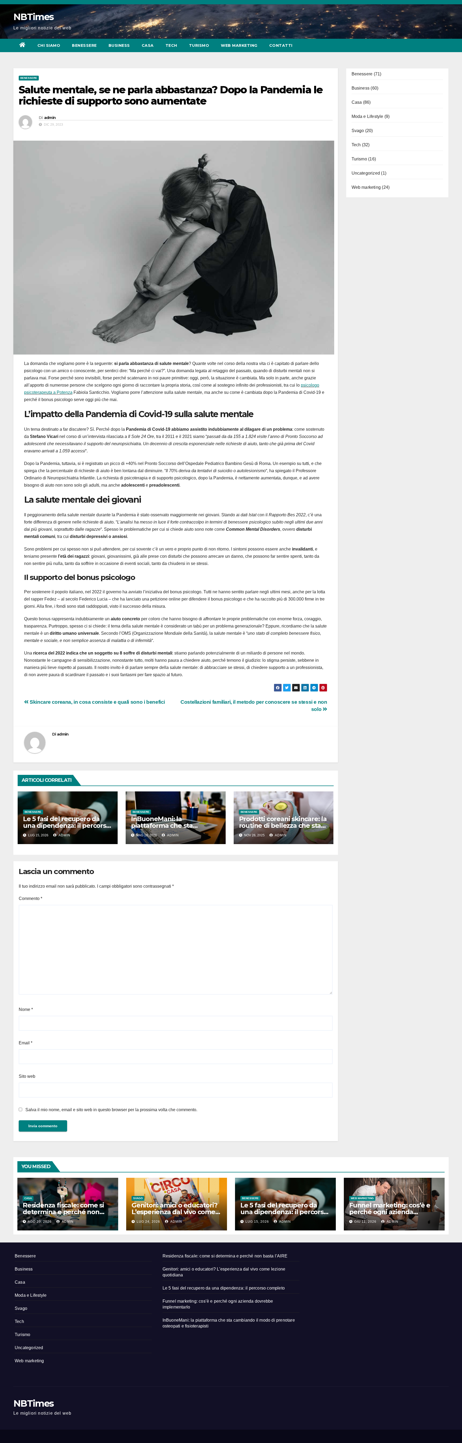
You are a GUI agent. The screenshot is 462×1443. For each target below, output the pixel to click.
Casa (148, 45)
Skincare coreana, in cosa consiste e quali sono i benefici (97, 702)
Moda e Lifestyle (367, 116)
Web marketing (239, 45)
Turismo (199, 45)
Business (119, 45)
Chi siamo (48, 45)
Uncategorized (366, 173)
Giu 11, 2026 (365, 1221)
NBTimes (33, 16)
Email (25, 1043)
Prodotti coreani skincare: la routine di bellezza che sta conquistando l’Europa (283, 825)
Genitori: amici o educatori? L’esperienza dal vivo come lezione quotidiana (174, 1211)
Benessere (84, 45)
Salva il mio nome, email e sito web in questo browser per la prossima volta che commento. (111, 1109)
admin (50, 117)
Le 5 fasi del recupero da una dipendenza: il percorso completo (66, 825)
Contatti (280, 45)
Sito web (27, 1076)
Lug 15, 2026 (257, 1221)
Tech (171, 45)
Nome (26, 1009)
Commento (30, 898)
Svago (358, 130)
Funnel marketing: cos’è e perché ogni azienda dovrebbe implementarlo (389, 1211)
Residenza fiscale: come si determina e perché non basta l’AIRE (63, 1211)
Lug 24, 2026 (148, 1221)
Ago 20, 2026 (40, 1221)
